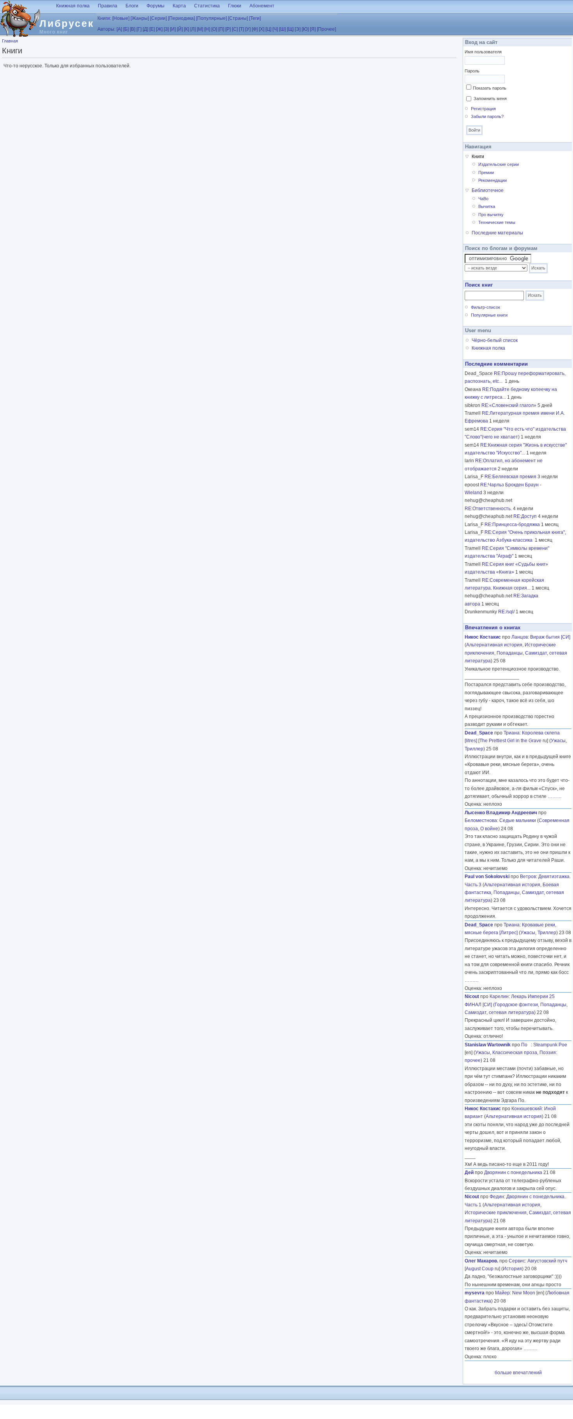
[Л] (193, 29)
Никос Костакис (483, 637)
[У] (248, 29)
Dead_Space (479, 733)
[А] (119, 29)
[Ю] (305, 29)
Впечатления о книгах (492, 627)
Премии (486, 172)
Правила (107, 6)
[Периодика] (181, 18)
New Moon (523, 1293)
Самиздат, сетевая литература (499, 1012)
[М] (200, 29)
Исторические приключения (496, 1212)
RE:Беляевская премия (510, 476)
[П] (221, 29)
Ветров (528, 876)
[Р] (228, 29)
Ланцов (519, 637)
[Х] (261, 29)
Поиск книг (479, 285)
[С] (235, 29)
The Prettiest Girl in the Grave (510, 740)
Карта (179, 6)
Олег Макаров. (481, 1261)
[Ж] (159, 29)
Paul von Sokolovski (487, 876)
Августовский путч (547, 1261)
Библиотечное (488, 190)
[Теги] (255, 18)
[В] (132, 29)
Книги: (104, 18)
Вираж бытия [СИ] (550, 637)
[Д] (145, 29)
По (526, 1045)
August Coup (479, 1268)
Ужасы (558, 740)
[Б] (126, 29)
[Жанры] (140, 18)
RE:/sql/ (506, 611)
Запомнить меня (490, 98)
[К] (186, 29)
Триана (512, 733)
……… (555, 796)
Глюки (234, 6)
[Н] (207, 29)
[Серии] (158, 18)
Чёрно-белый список (495, 340)
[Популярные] (211, 18)
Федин (497, 1196)
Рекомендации (492, 180)
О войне (489, 828)
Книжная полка (73, 6)
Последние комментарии (496, 364)
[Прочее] (326, 29)
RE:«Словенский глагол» (508, 405)
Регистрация (483, 108)
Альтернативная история (494, 645)
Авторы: (106, 29)
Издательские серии (498, 164)
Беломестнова (481, 820)
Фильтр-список (485, 307)
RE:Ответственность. (488, 508)
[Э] (298, 29)
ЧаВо (483, 198)
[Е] (152, 29)
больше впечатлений (518, 1372)
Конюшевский (526, 1108)
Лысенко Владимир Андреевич (501, 812)
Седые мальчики (517, 820)
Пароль (472, 71)
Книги (478, 156)
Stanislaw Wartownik (488, 1045)
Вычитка (486, 206)
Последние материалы (497, 233)
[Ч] (275, 29)
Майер (502, 1293)
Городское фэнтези (516, 1004)
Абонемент (261, 6)
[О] (214, 29)
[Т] (241, 29)
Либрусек (66, 23)
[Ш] (282, 29)
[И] (173, 29)
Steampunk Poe (550, 1045)
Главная (10, 41)
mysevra (475, 1293)
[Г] (138, 29)
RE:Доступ (525, 516)
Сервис (517, 1261)
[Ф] (255, 29)
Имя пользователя (483, 51)
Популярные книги (489, 315)
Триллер (474, 749)
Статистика (207, 6)
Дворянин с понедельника (513, 1172)
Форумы (155, 6)
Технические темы (496, 222)
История (512, 1268)
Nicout (472, 996)
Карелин (499, 996)
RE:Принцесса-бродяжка (512, 524)
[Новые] (120, 18)
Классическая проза (514, 1052)
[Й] (180, 29)
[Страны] (238, 18)
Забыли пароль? (487, 116)
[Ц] (268, 29)
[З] (166, 29)
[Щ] (290, 29)
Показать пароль (489, 88)
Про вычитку (491, 214)
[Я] (313, 29)
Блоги (132, 6)
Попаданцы (510, 653)
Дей (469, 1172)
